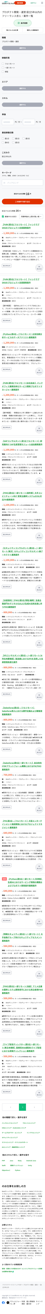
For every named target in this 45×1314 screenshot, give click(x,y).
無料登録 (20, 3)
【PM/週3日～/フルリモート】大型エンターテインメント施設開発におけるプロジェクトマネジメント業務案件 (22, 824)
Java (11, 1161)
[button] (10, 1107)
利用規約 (23, 1302)
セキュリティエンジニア (10, 1137)
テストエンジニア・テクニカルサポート (15, 1142)
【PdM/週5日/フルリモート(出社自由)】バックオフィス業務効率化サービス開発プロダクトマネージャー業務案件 (22, 386)
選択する (22, 48)
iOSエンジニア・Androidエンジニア (14, 1128)
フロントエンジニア (29, 1123)
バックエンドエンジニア (10, 1123)
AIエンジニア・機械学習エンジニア (13, 1147)
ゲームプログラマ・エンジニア (12, 1133)
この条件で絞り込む (22, 201)
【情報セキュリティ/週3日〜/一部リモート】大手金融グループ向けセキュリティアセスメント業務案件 (22, 937)
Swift (4, 1165)
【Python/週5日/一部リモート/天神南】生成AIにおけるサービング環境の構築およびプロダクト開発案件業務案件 (25, 882)
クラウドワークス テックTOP (11, 1285)
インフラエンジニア (33, 1133)
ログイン (33, 3)
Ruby (20, 1161)
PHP (3, 1161)
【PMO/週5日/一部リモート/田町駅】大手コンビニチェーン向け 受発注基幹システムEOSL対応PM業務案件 (22, 496)
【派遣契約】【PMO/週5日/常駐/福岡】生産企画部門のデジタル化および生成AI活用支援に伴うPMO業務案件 (22, 603)
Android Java (31, 1161)
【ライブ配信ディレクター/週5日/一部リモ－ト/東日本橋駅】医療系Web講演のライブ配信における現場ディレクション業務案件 (21, 1047)
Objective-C (6, 1170)
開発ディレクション (16, 1165)
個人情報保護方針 (30, 1302)
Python (17, 1170)
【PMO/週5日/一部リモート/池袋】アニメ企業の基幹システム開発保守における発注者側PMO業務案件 (22, 989)
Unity (30, 1165)
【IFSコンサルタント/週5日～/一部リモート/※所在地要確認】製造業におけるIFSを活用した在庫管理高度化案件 (22, 658)
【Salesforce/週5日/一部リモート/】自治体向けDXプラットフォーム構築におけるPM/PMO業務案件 (22, 766)
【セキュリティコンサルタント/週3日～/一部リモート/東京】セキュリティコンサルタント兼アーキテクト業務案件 (22, 551)
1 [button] (22, 1107)
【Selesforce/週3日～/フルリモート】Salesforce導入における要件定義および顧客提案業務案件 (22, 711)
